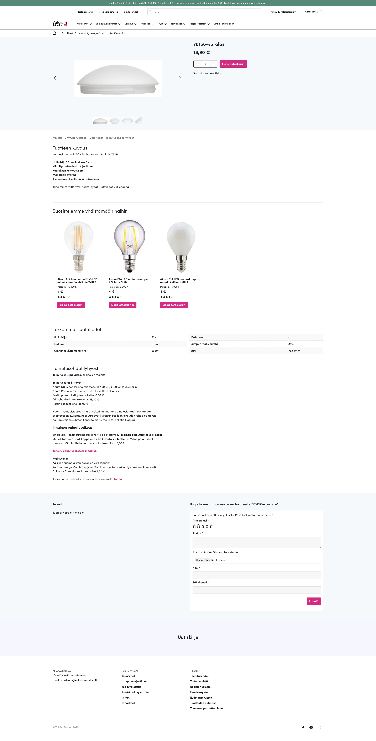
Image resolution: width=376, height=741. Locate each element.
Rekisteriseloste (200, 687)
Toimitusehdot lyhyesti (120, 138)
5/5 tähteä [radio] (211, 526)
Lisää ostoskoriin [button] (71, 305)
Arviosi (198, 533)
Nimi (196, 568)
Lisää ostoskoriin (233, 64)
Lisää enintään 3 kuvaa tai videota (215, 552)
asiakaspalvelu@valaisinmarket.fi (75, 680)
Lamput (129, 23)
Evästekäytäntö (200, 692)
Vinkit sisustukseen (224, 23)
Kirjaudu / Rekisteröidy (283, 11)
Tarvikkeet (176, 23)
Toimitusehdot (130, 11)
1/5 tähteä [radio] (194, 526)
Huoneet (145, 23)
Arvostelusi (201, 520)
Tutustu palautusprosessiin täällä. (74, 451)
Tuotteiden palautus (203, 703)
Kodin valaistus (131, 687)
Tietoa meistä (85, 11)
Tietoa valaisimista (107, 11)
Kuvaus (57, 138)
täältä (118, 479)
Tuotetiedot (95, 138)
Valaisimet (82, 23)
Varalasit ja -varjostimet (91, 33)
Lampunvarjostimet (106, 23)
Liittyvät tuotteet (75, 138)
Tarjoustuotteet (198, 23)
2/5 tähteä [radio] (198, 526)
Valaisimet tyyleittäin (135, 692)
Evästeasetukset (201, 697)
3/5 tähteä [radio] (203, 526)
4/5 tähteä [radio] (207, 526)
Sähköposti (201, 582)
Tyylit (160, 23)
